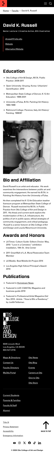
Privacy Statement (10, 427)
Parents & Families (11, 400)
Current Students (11, 395)
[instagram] (19, 442)
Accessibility (8, 431)
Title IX (6, 422)
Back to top (46, 431)
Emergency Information (13, 435)
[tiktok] (34, 442)
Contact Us (8, 362)
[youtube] (14, 442)
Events (32, 367)
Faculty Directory (11, 367)
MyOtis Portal (9, 372)
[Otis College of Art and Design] (3, 3)
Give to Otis (34, 377)
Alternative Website (14, 49)
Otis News (33, 357)
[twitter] (24, 442)
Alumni (6, 410)
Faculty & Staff (10, 405)
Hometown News (25, 283)
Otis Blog (33, 362)
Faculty (15, 10)
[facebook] (29, 442)
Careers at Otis (35, 372)
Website (9, 44)
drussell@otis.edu (13, 38)
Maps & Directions (11, 357)
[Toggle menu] (45, 3)
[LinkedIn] (39, 442)
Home (6, 10)
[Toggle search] (50, 3)
